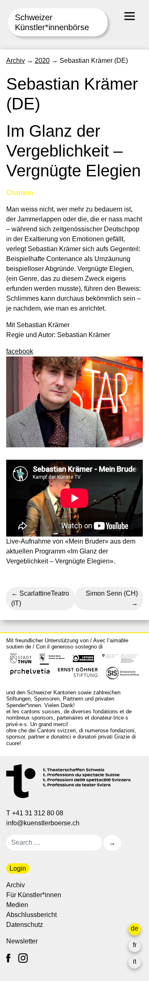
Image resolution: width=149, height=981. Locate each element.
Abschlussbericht (31, 914)
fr (135, 944)
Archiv (15, 60)
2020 (42, 60)
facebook (19, 351)
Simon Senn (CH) (112, 593)
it (134, 961)
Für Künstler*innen (33, 894)
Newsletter (22, 941)
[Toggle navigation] (129, 16)
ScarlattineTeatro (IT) (40, 598)
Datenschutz (24, 924)
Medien (17, 904)
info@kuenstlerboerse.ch (43, 823)
